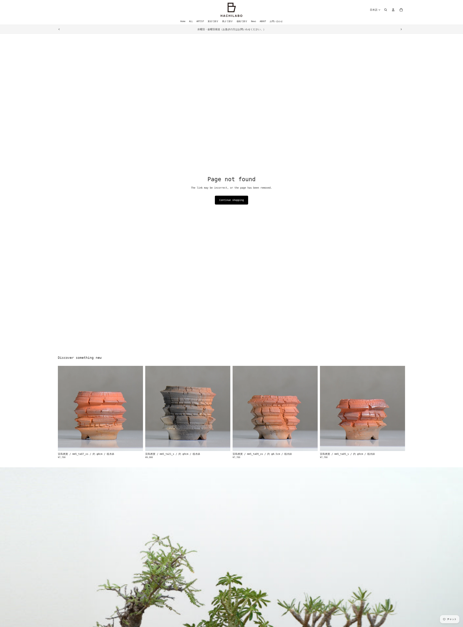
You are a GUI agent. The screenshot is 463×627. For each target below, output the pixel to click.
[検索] (386, 10)
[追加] (137, 445)
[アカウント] (393, 10)
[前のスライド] (59, 29)
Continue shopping (231, 200)
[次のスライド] (401, 29)
